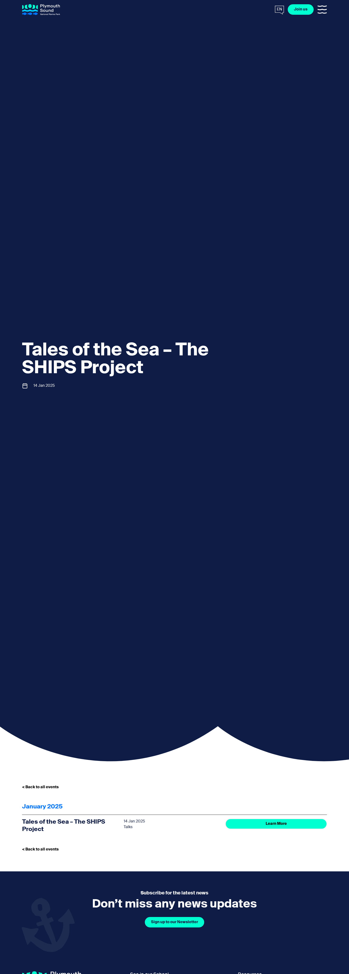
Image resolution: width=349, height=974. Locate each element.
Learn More (276, 824)
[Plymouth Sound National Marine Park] (41, 9)
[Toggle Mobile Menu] (322, 9)
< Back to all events (40, 787)
